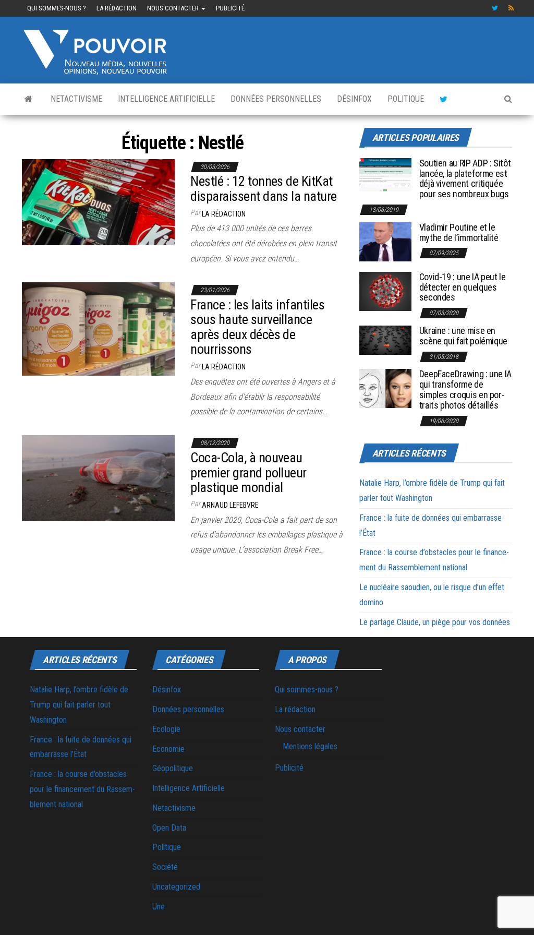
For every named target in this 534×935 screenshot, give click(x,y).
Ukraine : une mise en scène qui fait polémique (463, 335)
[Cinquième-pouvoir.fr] (28, 99)
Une (158, 907)
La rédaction (116, 8)
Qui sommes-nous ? (56, 8)
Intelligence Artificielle (166, 99)
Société (165, 867)
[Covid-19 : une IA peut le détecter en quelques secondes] (385, 291)
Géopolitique (172, 768)
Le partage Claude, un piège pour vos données (434, 622)
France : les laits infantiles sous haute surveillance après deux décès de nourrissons (257, 327)
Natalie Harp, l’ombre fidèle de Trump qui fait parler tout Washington (79, 705)
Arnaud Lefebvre (230, 505)
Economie (168, 749)
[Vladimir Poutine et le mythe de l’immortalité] (385, 241)
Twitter (495, 8)
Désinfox (354, 99)
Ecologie (166, 729)
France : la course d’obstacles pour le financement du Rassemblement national (82, 789)
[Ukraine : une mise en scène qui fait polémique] (385, 339)
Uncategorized (176, 887)
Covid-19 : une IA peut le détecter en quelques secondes (462, 287)
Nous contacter (173, 8)
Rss (511, 8)
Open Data (169, 828)
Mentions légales (310, 746)
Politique (405, 99)
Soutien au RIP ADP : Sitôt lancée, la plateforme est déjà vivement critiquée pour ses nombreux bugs (465, 178)
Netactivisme (76, 99)
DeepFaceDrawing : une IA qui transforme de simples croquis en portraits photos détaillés (465, 389)
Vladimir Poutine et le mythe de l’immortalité (459, 232)
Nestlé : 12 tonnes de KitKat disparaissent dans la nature (263, 188)
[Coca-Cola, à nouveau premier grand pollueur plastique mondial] (98, 478)
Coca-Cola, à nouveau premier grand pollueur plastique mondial (248, 472)
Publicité (230, 8)
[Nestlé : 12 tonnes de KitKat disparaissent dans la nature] (98, 201)
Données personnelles (275, 99)
